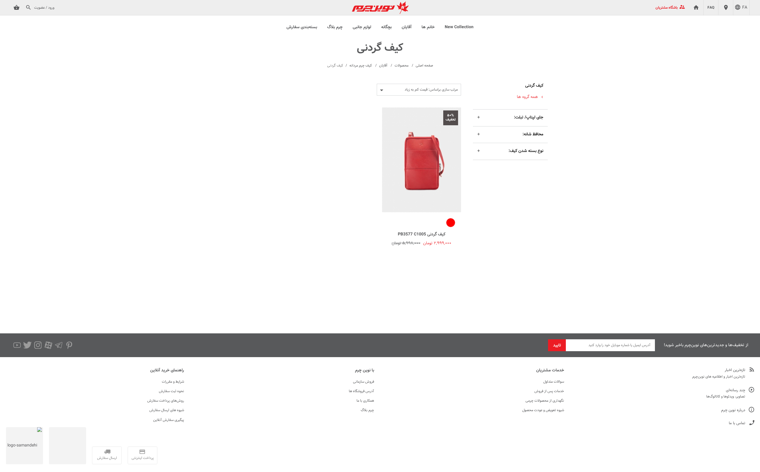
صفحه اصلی (424, 65)
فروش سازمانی (363, 381)
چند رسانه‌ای (735, 390)
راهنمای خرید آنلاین (167, 370)
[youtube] (17, 345)
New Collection (459, 27)
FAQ (710, 7)
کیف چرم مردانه (360, 65)
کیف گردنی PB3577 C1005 (421, 234)
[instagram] (38, 345)
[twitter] (27, 345)
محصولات (401, 65)
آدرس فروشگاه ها (361, 391)
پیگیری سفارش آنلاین (168, 420)
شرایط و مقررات (173, 381)
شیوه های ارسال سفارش (166, 410)
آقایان (406, 27)
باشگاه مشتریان (667, 7)
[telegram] (58, 345)
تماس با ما (737, 423)
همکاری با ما (365, 400)
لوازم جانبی (362, 27)
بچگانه (386, 27)
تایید (557, 345)
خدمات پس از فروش (549, 391)
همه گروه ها (527, 97)
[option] (450, 222)
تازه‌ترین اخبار (735, 370)
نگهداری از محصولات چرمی (544, 400)
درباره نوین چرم (733, 410)
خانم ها (428, 27)
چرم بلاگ (335, 27)
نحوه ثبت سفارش (171, 391)
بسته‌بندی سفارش (301, 27)
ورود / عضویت (44, 7)
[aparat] (48, 345)
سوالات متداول (553, 381)
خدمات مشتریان (550, 370)
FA (744, 7)
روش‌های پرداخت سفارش (165, 400)
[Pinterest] (69, 345)
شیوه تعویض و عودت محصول (543, 410)
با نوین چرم (364, 370)
